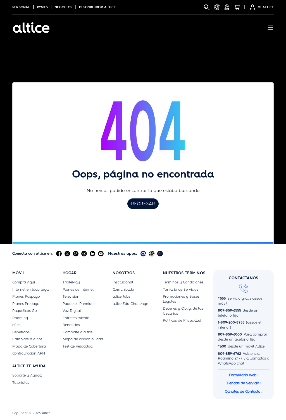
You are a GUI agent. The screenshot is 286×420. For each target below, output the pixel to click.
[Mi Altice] (143, 253)
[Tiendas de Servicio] (227, 7)
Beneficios (21, 332)
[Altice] (31, 27)
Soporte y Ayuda (27, 375)
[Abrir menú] (270, 27)
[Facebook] (59, 253)
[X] (67, 253)
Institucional (123, 282)
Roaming (20, 317)
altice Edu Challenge (130, 303)
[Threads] (84, 253)
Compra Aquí (23, 282)
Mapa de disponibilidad (83, 339)
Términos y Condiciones (183, 282)
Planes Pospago (26, 296)
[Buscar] (206, 7)
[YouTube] (101, 253)
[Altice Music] (151, 253)
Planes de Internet (78, 289)
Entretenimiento (76, 317)
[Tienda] (237, 7)
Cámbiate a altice (27, 339)
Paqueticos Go (24, 310)
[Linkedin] (92, 253)
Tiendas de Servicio (243, 383)
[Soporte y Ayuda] (217, 7)
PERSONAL (21, 7)
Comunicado (123, 289)
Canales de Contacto (243, 391)
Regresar (143, 204)
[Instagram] (75, 253)
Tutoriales (20, 382)
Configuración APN (28, 353)
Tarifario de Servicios (180, 289)
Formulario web (243, 375)
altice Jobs (121, 296)
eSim (16, 324)
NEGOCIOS (63, 7)
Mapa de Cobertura (29, 346)
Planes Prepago (25, 303)
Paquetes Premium (79, 303)
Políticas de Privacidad (182, 320)
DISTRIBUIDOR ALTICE (97, 7)
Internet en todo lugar (31, 289)
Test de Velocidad (77, 346)
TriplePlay (71, 282)
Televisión (71, 296)
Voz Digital (72, 310)
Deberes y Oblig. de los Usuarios (183, 311)
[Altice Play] (160, 253)
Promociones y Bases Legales (181, 299)
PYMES (42, 7)
